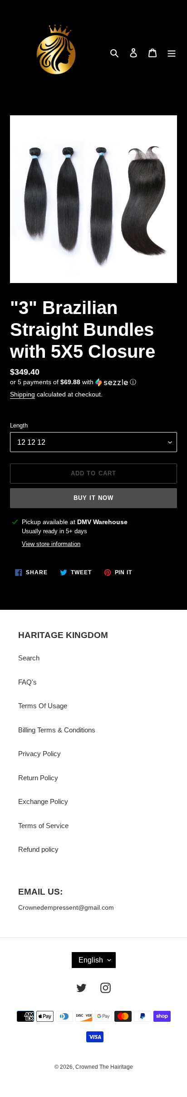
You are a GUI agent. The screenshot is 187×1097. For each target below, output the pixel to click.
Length (19, 425)
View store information (51, 544)
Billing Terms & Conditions (56, 730)
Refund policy (38, 849)
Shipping (22, 394)
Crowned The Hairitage (104, 1067)
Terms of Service (43, 825)
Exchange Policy (43, 801)
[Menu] (171, 52)
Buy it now (93, 497)
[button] (73, 382)
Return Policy (38, 778)
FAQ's (27, 682)
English (91, 960)
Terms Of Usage (42, 706)
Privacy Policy (39, 753)
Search (28, 658)
